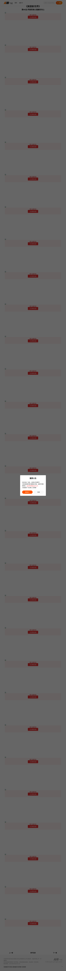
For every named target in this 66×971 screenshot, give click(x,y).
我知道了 (27, 492)
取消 (39, 492)
